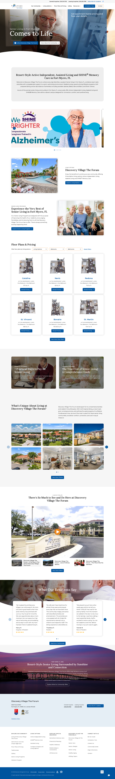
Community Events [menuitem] (93, 746)
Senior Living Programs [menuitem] (18, 756)
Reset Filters (87, 249)
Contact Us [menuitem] (91, 743)
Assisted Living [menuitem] (34, 743)
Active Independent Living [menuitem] (37, 736)
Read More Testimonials (57, 643)
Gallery (70, 6)
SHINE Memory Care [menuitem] (36, 740)
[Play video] (57, 532)
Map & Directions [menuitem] (92, 750)
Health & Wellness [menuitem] (55, 744)
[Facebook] (102, 771)
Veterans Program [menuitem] (16, 760)
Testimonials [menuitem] (15, 750)
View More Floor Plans (57, 339)
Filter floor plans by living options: (21, 249)
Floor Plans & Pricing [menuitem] (17, 747)
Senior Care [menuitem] (72, 743)
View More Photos (57, 477)
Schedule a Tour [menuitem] (92, 740)
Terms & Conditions (50, 772)
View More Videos (57, 570)
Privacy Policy (41, 772)
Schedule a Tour (89, 6)
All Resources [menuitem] (53, 753)
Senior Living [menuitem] (72, 749)
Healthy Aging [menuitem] (73, 753)
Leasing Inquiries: (77, 1)
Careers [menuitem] (90, 753)
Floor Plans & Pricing (60, 6)
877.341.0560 (34, 772)
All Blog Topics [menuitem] (73, 756)
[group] (57, 128)
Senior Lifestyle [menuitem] (73, 746)
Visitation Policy (15, 718)
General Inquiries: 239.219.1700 (58, 1)
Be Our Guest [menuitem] (91, 736)
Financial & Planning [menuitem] (55, 741)
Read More (19, 384)
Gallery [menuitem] (13, 753)
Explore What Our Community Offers (57, 684)
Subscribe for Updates (94, 1)
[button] (14, 128)
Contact (100, 6)
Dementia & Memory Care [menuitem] (57, 738)
